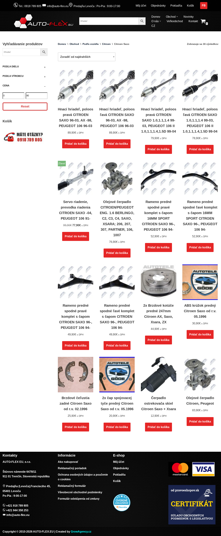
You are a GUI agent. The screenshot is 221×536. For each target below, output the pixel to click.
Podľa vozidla (91, 44)
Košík (190, 5)
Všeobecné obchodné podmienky (80, 492)
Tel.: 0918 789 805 (29, 6)
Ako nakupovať (68, 461)
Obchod (74, 44)
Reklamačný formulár (72, 485)
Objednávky (158, 5)
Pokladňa (176, 5)
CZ (153, 25)
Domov (155, 16)
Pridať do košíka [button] (76, 143)
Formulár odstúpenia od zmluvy (78, 498)
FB (204, 5)
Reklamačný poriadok (72, 468)
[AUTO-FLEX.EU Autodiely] (44, 21)
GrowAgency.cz (81, 531)
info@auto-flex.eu (57, 6)
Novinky (189, 16)
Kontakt (193, 21)
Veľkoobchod (175, 21)
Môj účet (141, 5)
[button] (177, 16)
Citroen (106, 44)
